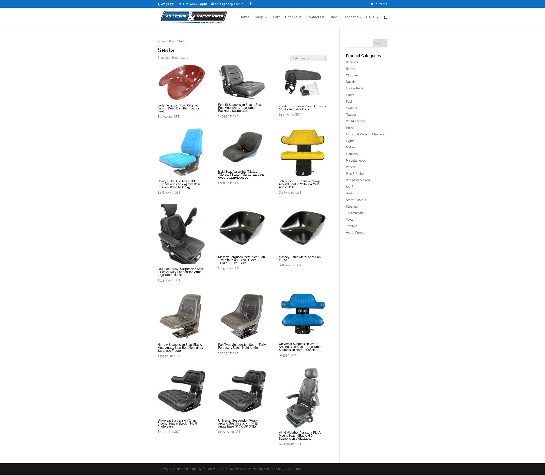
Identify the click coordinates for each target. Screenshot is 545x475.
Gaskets (351, 108)
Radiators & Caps (358, 180)
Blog (333, 17)
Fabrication (352, 17)
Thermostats (355, 213)
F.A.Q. (370, 17)
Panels (350, 167)
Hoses (350, 127)
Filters (350, 95)
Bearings (352, 62)
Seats (350, 193)
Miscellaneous (356, 160)
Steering (352, 206)
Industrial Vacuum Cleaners (365, 134)
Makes (350, 147)
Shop (259, 17)
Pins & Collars (355, 173)
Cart (276, 17)
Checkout (293, 17)
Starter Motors (356, 200)
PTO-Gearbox (355, 121)
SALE (349, 186)
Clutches (352, 75)
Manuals (352, 154)
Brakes (351, 68)
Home (245, 17)
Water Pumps (355, 232)
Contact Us (315, 17)
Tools (349, 219)
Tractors (351, 226)
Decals (351, 81)
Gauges (351, 114)
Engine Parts (354, 88)
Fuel (349, 101)
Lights (350, 141)
